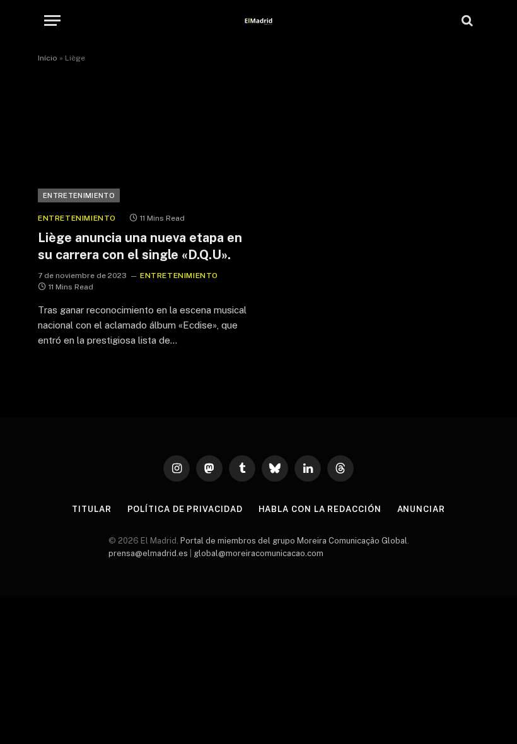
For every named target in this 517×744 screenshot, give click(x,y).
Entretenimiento (79, 195)
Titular (91, 509)
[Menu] (52, 20)
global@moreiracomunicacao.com (258, 553)
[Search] (466, 20)
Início (47, 58)
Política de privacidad (185, 509)
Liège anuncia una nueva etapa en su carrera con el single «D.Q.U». (140, 246)
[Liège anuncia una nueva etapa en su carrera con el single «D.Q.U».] (142, 143)
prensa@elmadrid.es (148, 553)
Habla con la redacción (319, 509)
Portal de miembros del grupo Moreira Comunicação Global (293, 540)
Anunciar (421, 509)
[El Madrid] (258, 20)
